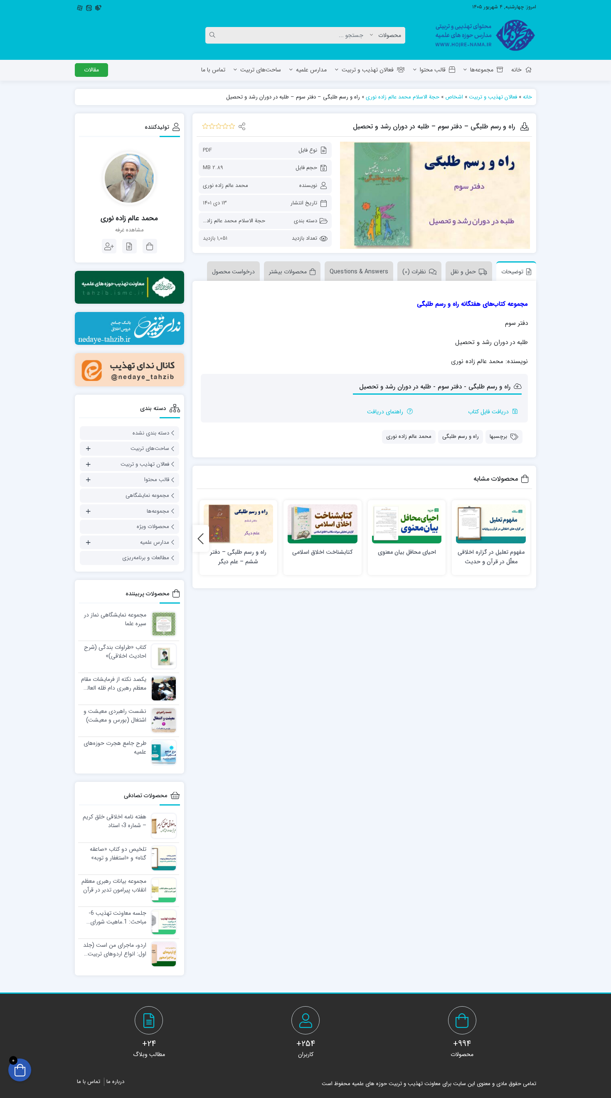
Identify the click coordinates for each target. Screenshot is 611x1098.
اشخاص (454, 97)
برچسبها (498, 436)
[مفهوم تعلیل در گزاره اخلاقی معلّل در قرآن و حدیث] (491, 524)
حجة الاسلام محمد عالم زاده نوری (402, 97)
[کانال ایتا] (129, 369)
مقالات (91, 69)
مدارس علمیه (311, 69)
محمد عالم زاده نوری (225, 185)
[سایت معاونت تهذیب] (129, 287)
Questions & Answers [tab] (359, 271)
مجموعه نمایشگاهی (147, 495)
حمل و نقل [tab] (463, 271)
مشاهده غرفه (129, 230)
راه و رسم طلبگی (460, 436)
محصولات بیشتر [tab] (288, 271)
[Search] (213, 35)
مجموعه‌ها (481, 69)
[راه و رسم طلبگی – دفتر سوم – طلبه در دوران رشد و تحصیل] (435, 195)
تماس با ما (213, 69)
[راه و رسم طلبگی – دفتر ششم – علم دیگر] (238, 524)
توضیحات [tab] (512, 271)
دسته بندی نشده (151, 433)
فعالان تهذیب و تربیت (368, 69)
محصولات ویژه (153, 526)
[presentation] (200, 538)
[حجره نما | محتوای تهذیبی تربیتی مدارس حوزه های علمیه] (482, 35)
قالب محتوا (433, 69)
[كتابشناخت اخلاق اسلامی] (322, 524)
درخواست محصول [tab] (233, 271)
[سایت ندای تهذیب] (129, 328)
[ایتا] (89, 7)
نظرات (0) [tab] (414, 271)
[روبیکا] (98, 7)
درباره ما (115, 1081)
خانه (516, 69)
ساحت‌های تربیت (260, 69)
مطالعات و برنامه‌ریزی (145, 557)
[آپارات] (79, 7)
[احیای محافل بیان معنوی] (407, 524)
